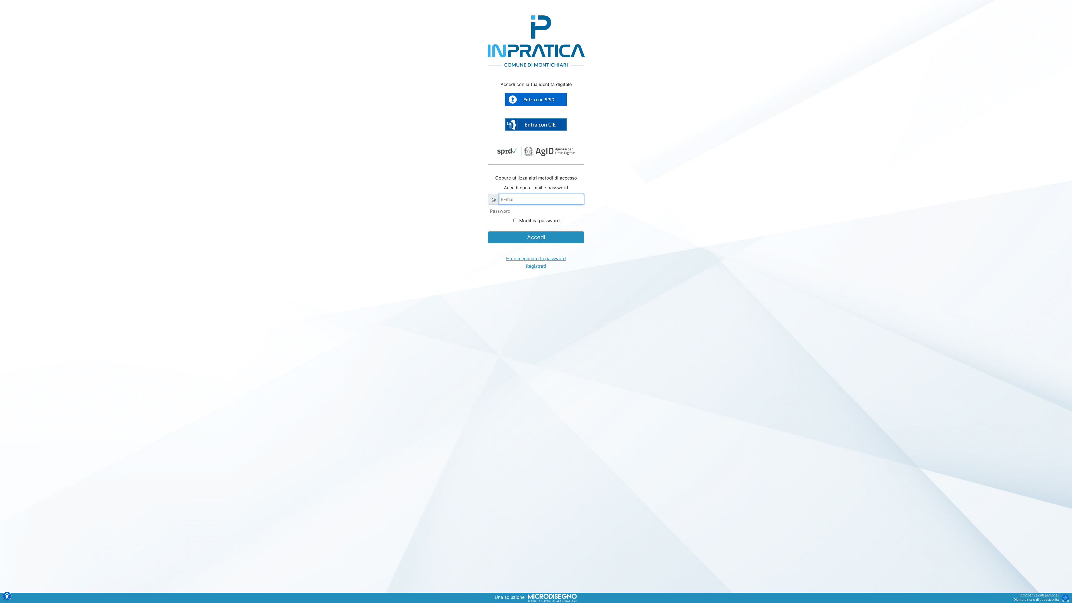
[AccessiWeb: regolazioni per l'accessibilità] (7, 596)
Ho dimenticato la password (536, 258)
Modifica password (539, 220)
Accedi (536, 237)
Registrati (536, 266)
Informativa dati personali (1039, 595)
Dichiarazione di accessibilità (1036, 599)
